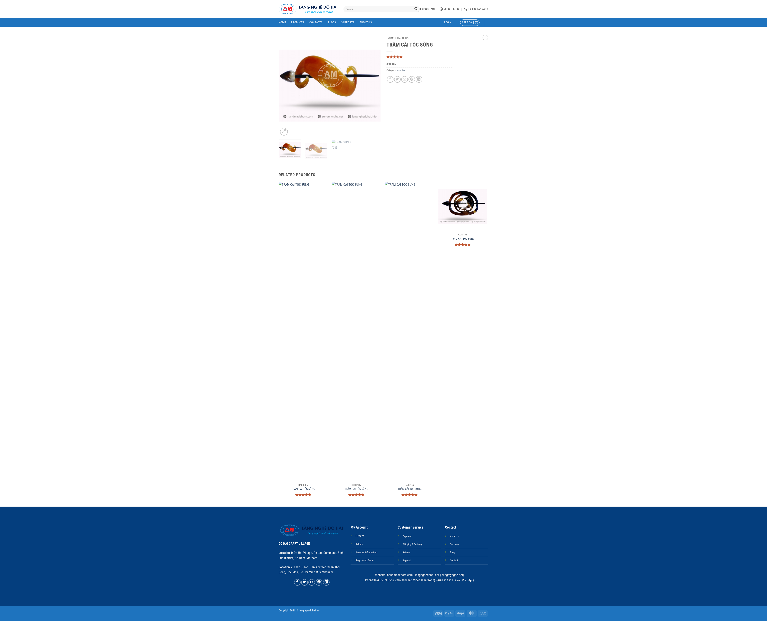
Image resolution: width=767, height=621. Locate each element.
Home (282, 22)
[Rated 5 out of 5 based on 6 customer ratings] (419, 57)
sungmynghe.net (452, 575)
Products (297, 22)
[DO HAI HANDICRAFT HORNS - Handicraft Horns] (308, 9)
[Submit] (416, 9)
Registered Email (365, 560)
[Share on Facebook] (390, 79)
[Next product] (485, 37)
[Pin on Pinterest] (411, 79)
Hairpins (402, 38)
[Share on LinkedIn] (419, 79)
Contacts (316, 22)
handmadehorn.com (399, 575)
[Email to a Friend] (404, 79)
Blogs (332, 22)
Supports (347, 22)
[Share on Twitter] (397, 79)
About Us (366, 22)
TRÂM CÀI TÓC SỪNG (303, 489)
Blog (452, 552)
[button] (447, 22)
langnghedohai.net (427, 575)
